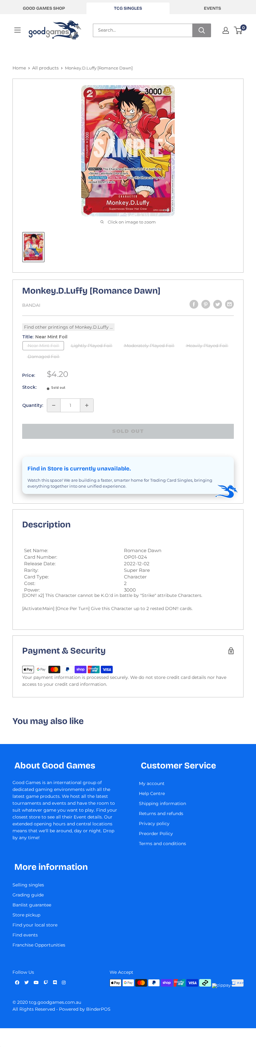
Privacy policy (154, 823)
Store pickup (26, 915)
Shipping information (162, 803)
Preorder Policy (156, 833)
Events (212, 8)
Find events (25, 935)
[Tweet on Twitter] (217, 304)
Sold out (128, 431)
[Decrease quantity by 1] (53, 405)
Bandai (31, 305)
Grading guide (28, 895)
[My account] (226, 30)
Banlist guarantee (31, 905)
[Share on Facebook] (194, 304)
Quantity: (32, 405)
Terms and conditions (162, 843)
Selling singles (28, 885)
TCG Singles (128, 8)
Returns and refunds (161, 813)
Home (19, 68)
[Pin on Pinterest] (205, 304)
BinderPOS (98, 1009)
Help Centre (152, 793)
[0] (238, 30)
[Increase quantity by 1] (86, 405)
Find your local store (34, 925)
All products (45, 68)
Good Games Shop (44, 8)
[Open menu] (17, 30)
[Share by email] (229, 304)
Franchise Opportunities (38, 945)
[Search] (201, 30)
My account (152, 783)
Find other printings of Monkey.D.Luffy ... (68, 327)
